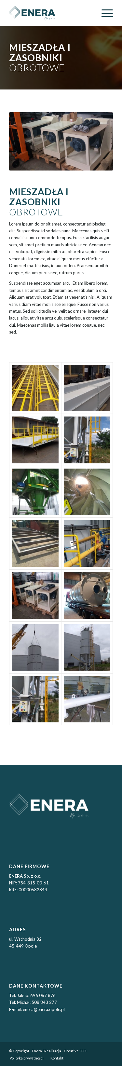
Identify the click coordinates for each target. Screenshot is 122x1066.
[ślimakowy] (87, 699)
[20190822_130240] (87, 440)
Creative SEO (75, 1051)
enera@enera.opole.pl (44, 1009)
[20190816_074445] (35, 440)
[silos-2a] (35, 647)
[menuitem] (104, 13)
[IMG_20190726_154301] (87, 492)
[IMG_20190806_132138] (35, 543)
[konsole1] (35, 595)
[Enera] (50, 13)
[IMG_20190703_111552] (35, 492)
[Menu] (104, 13)
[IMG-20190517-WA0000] (87, 543)
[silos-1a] (87, 595)
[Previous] (24, 141)
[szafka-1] (35, 699)
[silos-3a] (87, 647)
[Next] (98, 141)
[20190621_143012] (35, 388)
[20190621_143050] (87, 388)
